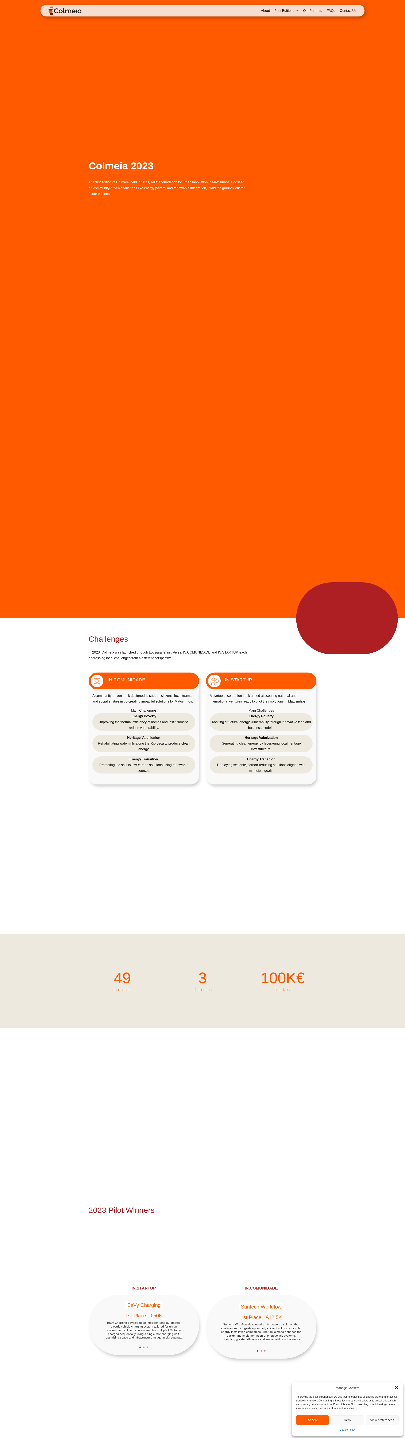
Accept (312, 1420)
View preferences (382, 1420)
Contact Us (348, 10)
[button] (396, 1388)
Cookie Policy (347, 1429)
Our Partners (312, 10)
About (265, 10)
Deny (347, 1420)
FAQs (331, 10)
